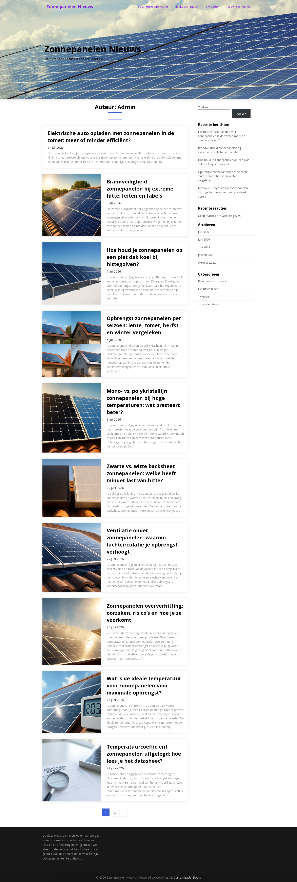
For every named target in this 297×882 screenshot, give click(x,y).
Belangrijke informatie (153, 6)
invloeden (212, 6)
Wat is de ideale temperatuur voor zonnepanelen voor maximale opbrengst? (144, 685)
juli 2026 (203, 232)
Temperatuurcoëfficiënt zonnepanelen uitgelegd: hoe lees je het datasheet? (144, 753)
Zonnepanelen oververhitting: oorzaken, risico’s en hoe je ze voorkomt (145, 612)
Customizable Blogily (187, 877)
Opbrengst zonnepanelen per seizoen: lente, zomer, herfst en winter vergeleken (144, 325)
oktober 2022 (207, 262)
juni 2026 (204, 239)
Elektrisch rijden (187, 6)
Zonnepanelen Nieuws (69, 6)
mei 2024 (204, 247)
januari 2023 (206, 255)
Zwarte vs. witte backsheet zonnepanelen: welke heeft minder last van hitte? (141, 473)
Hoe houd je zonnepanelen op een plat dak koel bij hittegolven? (144, 256)
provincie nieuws (239, 6)
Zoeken (203, 107)
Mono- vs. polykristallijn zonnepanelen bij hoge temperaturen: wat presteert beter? (143, 401)
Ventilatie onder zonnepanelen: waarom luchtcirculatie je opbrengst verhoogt (142, 541)
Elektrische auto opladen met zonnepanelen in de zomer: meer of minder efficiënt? (110, 137)
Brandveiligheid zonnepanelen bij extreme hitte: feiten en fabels (140, 188)
